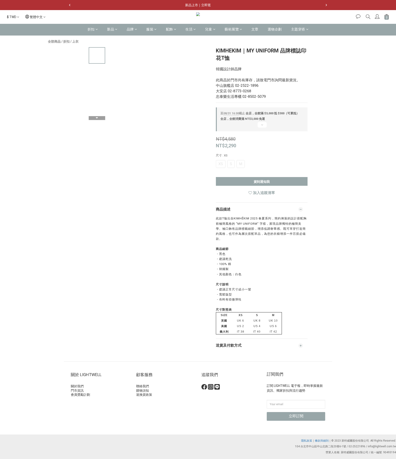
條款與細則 (322, 440)
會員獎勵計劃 (80, 394)
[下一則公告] (326, 5)
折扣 (91, 29)
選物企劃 (275, 29)
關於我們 (77, 386)
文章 (254, 29)
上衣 (75, 41)
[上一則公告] (70, 5)
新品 (110, 29)
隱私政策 (306, 440)
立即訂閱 (296, 416)
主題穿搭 (298, 29)
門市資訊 (77, 390)
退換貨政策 (144, 394)
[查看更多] (262, 126)
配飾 (169, 29)
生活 (188, 29)
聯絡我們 (142, 386)
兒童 (208, 29)
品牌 (130, 29)
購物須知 (142, 390)
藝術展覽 (232, 29)
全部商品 (54, 41)
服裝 (149, 29)
